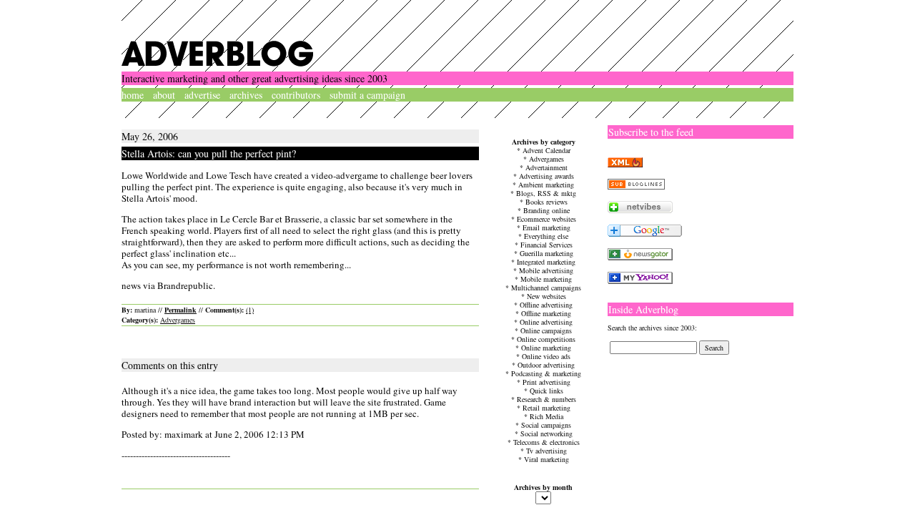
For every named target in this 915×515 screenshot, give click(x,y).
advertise (202, 95)
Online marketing (546, 348)
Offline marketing (546, 313)
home (133, 95)
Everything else (546, 236)
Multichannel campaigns (546, 288)
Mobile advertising (546, 270)
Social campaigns (546, 425)
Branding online (546, 210)
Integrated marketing (546, 262)
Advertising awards (546, 176)
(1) (250, 310)
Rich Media (546, 416)
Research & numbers (546, 399)
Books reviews (546, 202)
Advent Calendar (546, 150)
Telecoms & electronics (546, 442)
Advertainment (546, 167)
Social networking (546, 433)
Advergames (177, 320)
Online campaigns (546, 330)
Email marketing (546, 227)
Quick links (546, 391)
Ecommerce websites (546, 219)
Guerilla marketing (546, 253)
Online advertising (546, 322)
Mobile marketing (546, 279)
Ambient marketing (546, 185)
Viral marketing (546, 459)
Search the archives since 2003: (652, 328)
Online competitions (546, 339)
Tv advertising (546, 451)
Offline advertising (546, 305)
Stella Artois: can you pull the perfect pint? (209, 153)
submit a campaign (367, 95)
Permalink (180, 310)
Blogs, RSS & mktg (546, 193)
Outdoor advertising (546, 365)
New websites (546, 296)
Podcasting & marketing (546, 373)
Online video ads (546, 356)
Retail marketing (546, 408)
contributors (296, 95)
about (164, 95)
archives (245, 95)
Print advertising (546, 382)
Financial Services (546, 245)
